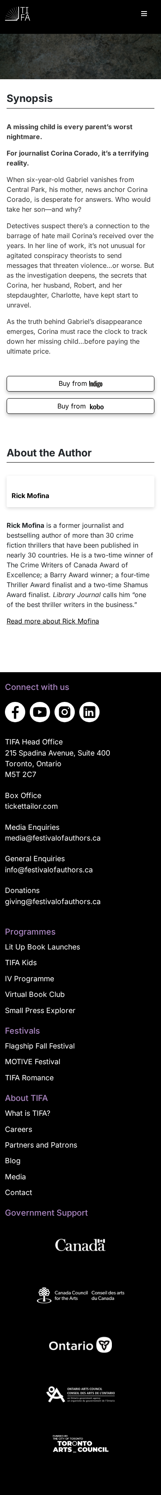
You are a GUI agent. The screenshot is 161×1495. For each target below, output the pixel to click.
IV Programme (29, 978)
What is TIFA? (27, 1113)
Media (15, 1176)
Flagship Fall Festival (40, 1046)
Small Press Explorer (40, 1010)
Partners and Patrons (41, 1145)
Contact (18, 1192)
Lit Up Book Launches (42, 946)
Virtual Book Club (35, 994)
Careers (18, 1129)
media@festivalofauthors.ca (53, 838)
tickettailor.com (31, 806)
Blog (13, 1160)
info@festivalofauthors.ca (49, 869)
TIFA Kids (21, 962)
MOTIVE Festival (32, 1061)
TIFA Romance (29, 1077)
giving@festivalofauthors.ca (53, 901)
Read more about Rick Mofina (53, 621)
